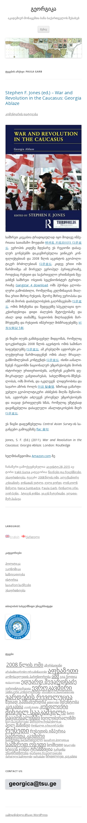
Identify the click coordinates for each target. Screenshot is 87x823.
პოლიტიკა (13, 564)
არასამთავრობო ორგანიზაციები (26, 671)
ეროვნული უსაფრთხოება (57, 692)
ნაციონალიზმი (22, 717)
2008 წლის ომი (48, 477)
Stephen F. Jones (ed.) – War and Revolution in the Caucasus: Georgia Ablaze (43, 98)
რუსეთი (17, 730)
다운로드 (45, 264)
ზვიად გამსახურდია (25, 702)
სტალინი (69, 745)
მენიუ (43, 29)
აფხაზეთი (63, 670)
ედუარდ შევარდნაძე (49, 681)
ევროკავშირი (52, 687)
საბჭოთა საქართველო (24, 739)
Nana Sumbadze (29, 488)
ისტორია (11, 580)
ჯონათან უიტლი (32, 483)
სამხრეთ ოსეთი (25, 744)
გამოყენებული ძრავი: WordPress (26, 815)
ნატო (70, 713)
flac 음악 (42, 429)
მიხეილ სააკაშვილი (35, 712)
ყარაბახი (39, 756)
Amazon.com (41, 456)
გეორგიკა (43, 8)
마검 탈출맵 (46, 386)
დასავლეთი (12, 682)
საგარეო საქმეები (18, 585)
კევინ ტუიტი (31, 707)
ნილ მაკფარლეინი (17, 721)
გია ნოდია (68, 676)
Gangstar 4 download (32, 285)
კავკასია (14, 706)
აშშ (55, 676)
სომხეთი (55, 744)
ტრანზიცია (41, 749)
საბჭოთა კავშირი (25, 736)
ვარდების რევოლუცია (38, 696)
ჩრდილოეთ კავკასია (61, 756)
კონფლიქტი (53, 706)
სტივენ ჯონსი (30, 493)
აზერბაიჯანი (53, 665)
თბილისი (53, 702)
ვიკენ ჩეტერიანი (53, 493)
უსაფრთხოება (15, 477)
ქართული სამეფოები (18, 756)
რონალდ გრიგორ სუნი (47, 725)
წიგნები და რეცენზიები (64, 472)
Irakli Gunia (22, 472)
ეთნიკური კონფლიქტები (23, 692)
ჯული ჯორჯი (53, 483)
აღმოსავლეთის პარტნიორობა (28, 676)
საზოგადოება (15, 574)
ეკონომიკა (13, 569)
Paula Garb (49, 488)
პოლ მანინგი (17, 725)
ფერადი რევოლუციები (45, 753)
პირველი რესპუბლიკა (45, 721)
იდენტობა (69, 701)
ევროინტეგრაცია (18, 688)
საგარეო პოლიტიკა (56, 740)
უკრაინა (59, 749)
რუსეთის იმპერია (48, 731)
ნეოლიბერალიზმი (58, 717)
